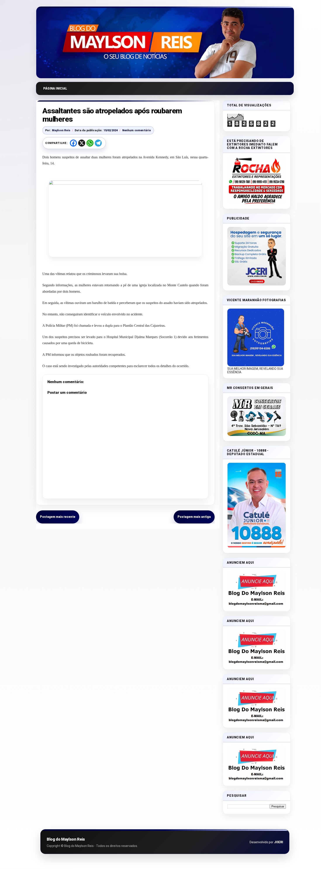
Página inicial (55, 88)
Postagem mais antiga (194, 516)
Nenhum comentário (136, 130)
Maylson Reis (61, 130)
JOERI (278, 842)
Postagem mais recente (57, 516)
